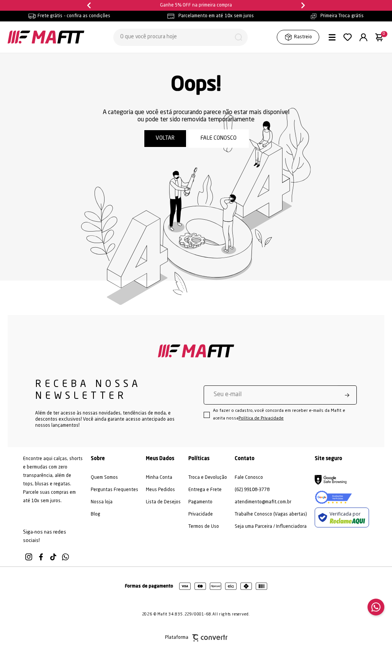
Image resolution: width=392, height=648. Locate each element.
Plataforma (176, 637)
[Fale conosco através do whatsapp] (376, 607)
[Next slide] (302, 5)
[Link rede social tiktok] (53, 557)
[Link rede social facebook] (41, 557)
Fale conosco (219, 138)
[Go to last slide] (90, 5)
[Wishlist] (348, 37)
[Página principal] (46, 37)
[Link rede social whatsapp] (65, 557)
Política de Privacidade (261, 418)
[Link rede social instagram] (28, 557)
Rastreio (303, 37)
